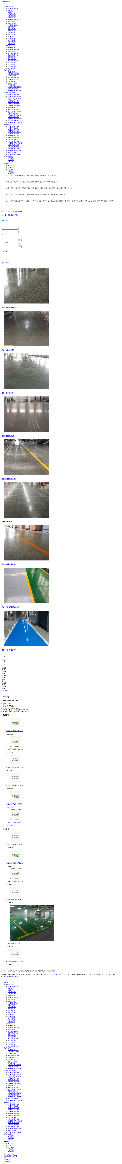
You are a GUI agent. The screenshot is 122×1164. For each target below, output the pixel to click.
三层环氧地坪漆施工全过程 (14, 961)
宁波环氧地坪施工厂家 (13, 943)
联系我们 (11, 167)
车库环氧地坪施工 (13, 148)
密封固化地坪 (7, 522)
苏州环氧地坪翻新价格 (15, 118)
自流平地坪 (11, 17)
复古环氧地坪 (12, 40)
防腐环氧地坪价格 (13, 102)
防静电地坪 (7, 1048)
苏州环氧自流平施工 (14, 132)
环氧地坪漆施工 (13, 139)
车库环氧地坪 (12, 29)
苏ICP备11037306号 (108, 974)
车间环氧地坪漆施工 (14, 135)
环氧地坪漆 (11, 21)
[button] (3, 690)
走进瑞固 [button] (7, 163)
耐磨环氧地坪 (12, 23)
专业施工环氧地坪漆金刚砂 (14, 785)
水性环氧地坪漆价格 (14, 104)
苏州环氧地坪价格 (13, 94)
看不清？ (27, 243)
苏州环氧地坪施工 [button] (10, 124)
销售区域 (11, 162)
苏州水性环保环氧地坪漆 (11, 607)
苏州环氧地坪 (12, 38)
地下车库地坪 (12, 59)
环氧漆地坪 (11, 32)
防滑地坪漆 (11, 64)
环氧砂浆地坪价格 (13, 100)
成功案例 (11, 173)
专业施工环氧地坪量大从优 (14, 731)
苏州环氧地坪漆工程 (14, 154)
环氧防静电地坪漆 (13, 77)
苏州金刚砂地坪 (8, 393)
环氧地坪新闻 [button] (8, 156)
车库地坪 (7, 1023)
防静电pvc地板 (12, 83)
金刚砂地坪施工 (13, 152)
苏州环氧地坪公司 (49, 971)
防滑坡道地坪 (12, 66)
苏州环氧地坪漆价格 (14, 96)
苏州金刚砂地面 (8, 350)
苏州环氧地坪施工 (13, 126)
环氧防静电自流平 (13, 74)
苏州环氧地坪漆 (13, 8)
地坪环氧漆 (11, 31)
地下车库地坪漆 (13, 68)
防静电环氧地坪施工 (14, 133)
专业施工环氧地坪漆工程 (14, 804)
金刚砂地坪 (11, 44)
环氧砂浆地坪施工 (13, 141)
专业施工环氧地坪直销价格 (14, 749)
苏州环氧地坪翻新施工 (15, 150)
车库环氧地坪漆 (13, 55)
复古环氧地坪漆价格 (14, 111)
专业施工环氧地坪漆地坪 (14, 212)
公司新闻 (11, 158)
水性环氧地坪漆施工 (14, 137)
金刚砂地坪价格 (13, 109)
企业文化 (11, 169)
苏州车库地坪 (12, 47)
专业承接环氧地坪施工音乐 (14, 881)
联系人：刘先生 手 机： (51, 974)
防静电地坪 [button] (7, 70)
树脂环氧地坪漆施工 (14, 147)
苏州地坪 (11, 36)
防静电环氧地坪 (13, 79)
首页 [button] (5, 4)
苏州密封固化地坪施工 (15, 143)
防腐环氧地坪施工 (13, 145)
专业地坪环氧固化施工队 (14, 899)
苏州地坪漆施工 (13, 128)
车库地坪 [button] (7, 46)
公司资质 (11, 171)
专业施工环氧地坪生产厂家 (14, 767)
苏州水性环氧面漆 (9, 650)
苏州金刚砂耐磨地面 (9, 307)
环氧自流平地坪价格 (14, 98)
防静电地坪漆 (12, 75)
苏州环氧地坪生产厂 (36, 971)
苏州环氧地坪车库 (13, 49)
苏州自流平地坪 (13, 19)
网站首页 (7, 982)
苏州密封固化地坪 (13, 25)
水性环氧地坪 (12, 27)
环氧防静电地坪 (13, 81)
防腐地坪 (11, 12)
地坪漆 (10, 10)
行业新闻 (11, 160)
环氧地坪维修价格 (13, 120)
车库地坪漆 (11, 51)
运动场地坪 (11, 85)
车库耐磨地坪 (12, 57)
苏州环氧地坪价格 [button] (10, 92)
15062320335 (10, 705)
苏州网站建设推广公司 (11, 976)
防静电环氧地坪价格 (14, 105)
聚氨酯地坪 (11, 34)
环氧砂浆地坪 (12, 16)
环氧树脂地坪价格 (13, 117)
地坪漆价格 (11, 107)
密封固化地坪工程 (9, 479)
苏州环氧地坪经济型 (14, 90)
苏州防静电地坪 (13, 72)
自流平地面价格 (13, 113)
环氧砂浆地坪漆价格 (14, 115)
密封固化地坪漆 (8, 436)
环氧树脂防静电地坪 (14, 87)
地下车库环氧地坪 (13, 53)
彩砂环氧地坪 (12, 42)
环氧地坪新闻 (8, 1134)
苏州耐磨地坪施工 (13, 130)
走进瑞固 (7, 1141)
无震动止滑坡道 (13, 60)
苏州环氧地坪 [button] (8, 6)
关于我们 (11, 165)
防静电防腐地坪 (13, 89)
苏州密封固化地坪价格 (15, 122)
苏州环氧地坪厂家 (23, 971)
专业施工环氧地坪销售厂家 (14, 863)
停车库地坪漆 (12, 62)
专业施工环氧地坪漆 (11, 215)
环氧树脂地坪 (12, 14)
